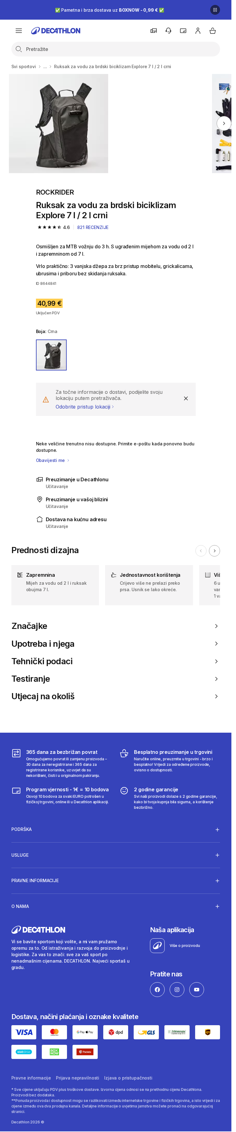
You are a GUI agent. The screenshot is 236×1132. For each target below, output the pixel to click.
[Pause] (215, 10)
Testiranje (30, 679)
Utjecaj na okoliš (43, 696)
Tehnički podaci (42, 661)
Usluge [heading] (20, 855)
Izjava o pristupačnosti (128, 1077)
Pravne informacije (31, 1077)
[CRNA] (51, 354)
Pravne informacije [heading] (35, 880)
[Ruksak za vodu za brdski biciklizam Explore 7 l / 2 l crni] (58, 123)
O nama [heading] (20, 906)
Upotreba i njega (43, 644)
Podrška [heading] (21, 829)
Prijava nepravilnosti (77, 1077)
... (45, 66)
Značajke (29, 626)
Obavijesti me (51, 460)
